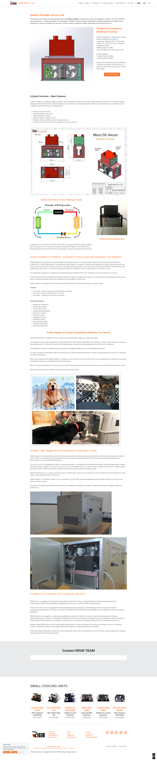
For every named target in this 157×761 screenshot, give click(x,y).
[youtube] (125, 732)
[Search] (149, 3)
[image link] (61, 58)
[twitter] (111, 732)
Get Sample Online (112, 74)
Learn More (10, 749)
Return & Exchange (68, 748)
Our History (58, 748)
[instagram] (121, 732)
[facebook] (107, 732)
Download (44, 748)
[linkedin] (116, 732)
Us (53, 748)
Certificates (37, 748)
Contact (50, 748)
